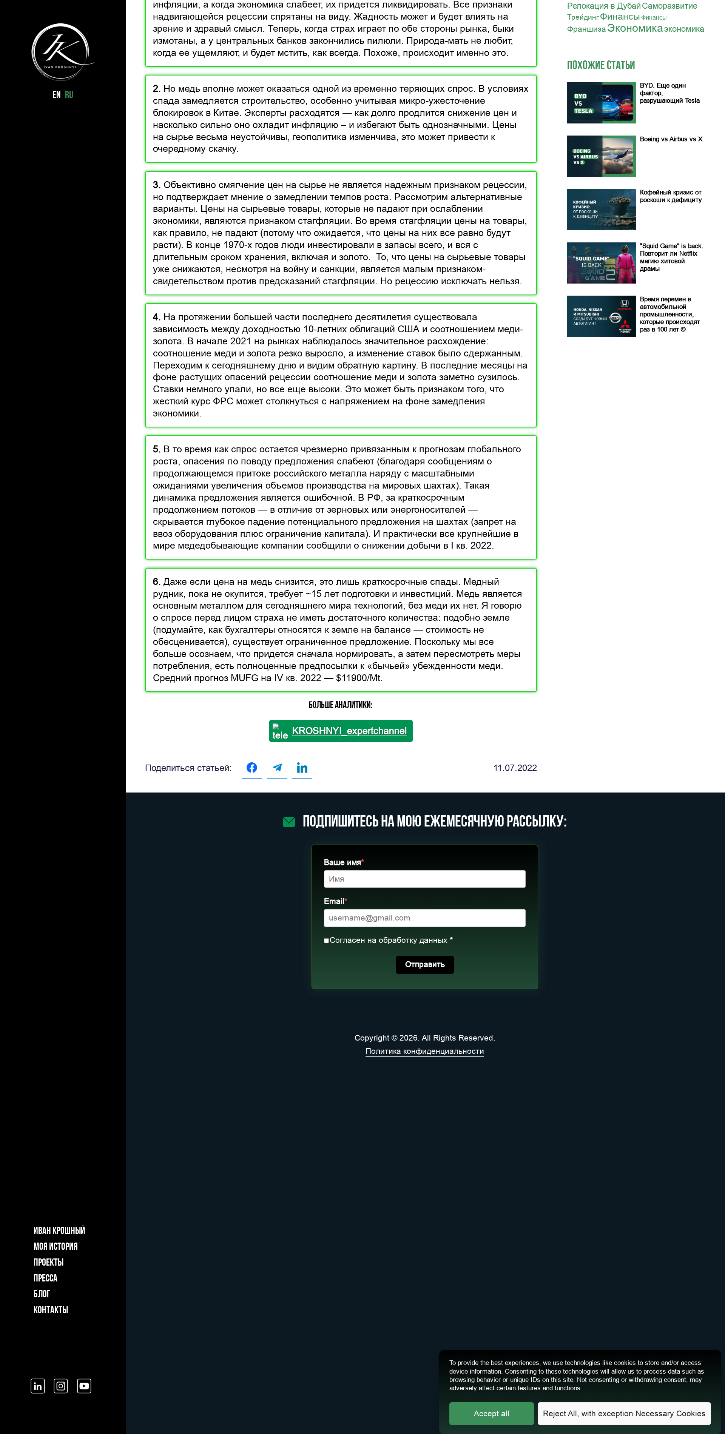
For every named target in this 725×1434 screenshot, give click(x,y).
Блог (42, 1295)
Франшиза (586, 29)
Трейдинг (583, 17)
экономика (684, 29)
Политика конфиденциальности (425, 1051)
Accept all (491, 1414)
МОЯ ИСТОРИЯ (56, 1247)
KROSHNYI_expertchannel (349, 731)
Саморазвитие (669, 6)
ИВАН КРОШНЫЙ (59, 1231)
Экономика (635, 28)
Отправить (425, 964)
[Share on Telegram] (277, 767)
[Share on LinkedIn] (302, 767)
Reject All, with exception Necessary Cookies (624, 1414)
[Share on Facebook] (252, 767)
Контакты (51, 1311)
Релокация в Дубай (604, 6)
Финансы (620, 16)
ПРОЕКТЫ (48, 1263)
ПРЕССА (45, 1279)
